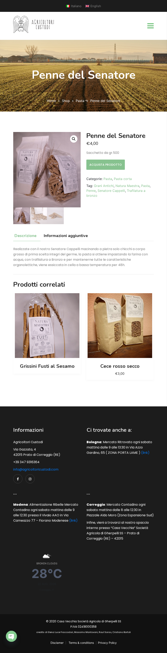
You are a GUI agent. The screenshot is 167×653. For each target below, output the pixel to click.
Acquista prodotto (105, 165)
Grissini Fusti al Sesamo (47, 366)
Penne (91, 191)
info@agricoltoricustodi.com (35, 469)
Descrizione (25, 235)
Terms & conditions (81, 642)
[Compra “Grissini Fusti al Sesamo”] (47, 325)
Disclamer (57, 642)
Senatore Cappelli (111, 191)
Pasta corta (123, 179)
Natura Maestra (127, 186)
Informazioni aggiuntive (66, 235)
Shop (66, 101)
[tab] (26, 236)
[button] (73, 139)
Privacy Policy (107, 642)
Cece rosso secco (120, 366)
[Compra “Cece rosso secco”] (120, 325)
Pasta (80, 101)
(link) (145, 452)
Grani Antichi (104, 186)
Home (51, 101)
